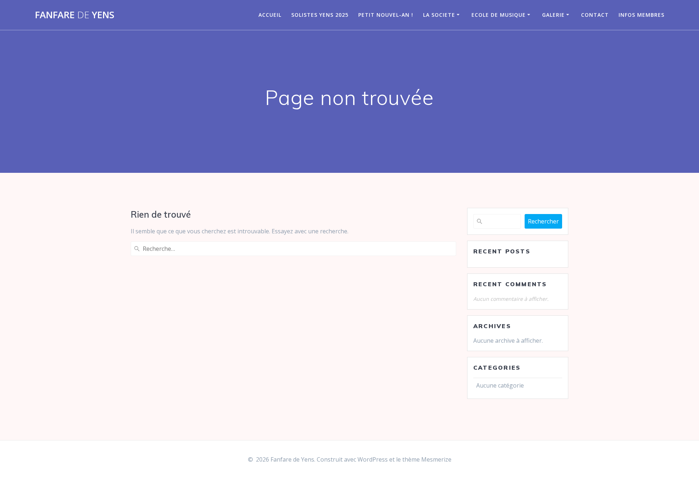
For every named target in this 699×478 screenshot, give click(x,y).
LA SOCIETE (439, 14)
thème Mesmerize (426, 459)
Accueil (269, 14)
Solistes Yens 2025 (319, 14)
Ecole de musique (498, 14)
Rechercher (543, 221)
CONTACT (595, 14)
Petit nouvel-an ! (385, 14)
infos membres (641, 14)
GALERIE (553, 14)
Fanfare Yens (74, 15)
